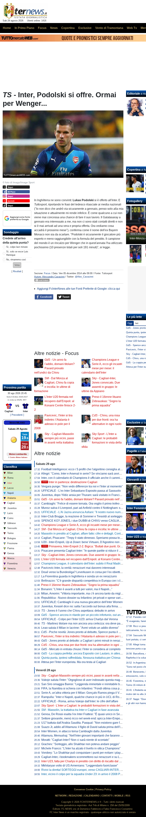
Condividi (45, 296)
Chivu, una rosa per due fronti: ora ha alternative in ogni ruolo (106, 419)
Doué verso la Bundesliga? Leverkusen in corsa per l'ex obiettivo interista (87, 572)
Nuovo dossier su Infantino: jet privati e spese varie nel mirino (88, 597)
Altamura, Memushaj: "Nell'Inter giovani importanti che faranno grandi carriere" (90, 735)
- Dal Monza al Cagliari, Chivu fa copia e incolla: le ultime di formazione (88, 529)
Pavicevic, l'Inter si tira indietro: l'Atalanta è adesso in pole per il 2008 (84, 636)
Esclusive (133, 422)
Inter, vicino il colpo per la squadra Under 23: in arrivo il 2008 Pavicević (86, 774)
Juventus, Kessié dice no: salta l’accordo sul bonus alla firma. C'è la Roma (88, 606)
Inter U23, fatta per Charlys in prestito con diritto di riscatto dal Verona (84, 761)
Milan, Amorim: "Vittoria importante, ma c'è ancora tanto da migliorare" (85, 593)
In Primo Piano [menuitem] (24, 27)
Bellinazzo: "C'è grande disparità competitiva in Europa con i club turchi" (86, 580)
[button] (17, 265)
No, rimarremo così (16, 259)
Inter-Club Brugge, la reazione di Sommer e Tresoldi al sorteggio (81, 516)
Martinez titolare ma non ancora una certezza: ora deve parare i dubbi (88, 623)
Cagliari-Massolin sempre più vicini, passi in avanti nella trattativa (59, 438)
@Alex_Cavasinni (84, 276)
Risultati (17, 271)
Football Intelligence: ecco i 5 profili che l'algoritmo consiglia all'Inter (84, 469)
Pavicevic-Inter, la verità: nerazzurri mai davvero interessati (78, 567)
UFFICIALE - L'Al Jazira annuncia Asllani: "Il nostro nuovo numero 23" (85, 512)
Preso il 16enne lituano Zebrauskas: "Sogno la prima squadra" (106, 401)
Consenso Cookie (83, 789)
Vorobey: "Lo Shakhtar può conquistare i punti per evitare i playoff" (83, 752)
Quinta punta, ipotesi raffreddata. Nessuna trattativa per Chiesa (80, 657)
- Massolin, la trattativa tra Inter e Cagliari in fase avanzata (80, 709)
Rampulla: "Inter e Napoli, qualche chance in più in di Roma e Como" (88, 697)
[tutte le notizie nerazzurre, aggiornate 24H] (25, 11)
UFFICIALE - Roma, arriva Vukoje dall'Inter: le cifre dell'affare (79, 701)
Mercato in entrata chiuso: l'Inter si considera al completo (81, 649)
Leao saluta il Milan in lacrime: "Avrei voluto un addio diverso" (80, 627)
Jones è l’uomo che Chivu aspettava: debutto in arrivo (78, 610)
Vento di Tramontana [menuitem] (109, 27)
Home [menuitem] (7, 27)
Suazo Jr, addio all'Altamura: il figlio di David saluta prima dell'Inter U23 (86, 726)
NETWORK (61, 795)
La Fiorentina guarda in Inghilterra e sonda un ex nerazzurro (79, 576)
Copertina (133, 169)
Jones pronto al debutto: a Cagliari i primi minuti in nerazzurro (84, 640)
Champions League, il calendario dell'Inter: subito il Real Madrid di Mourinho (89, 563)
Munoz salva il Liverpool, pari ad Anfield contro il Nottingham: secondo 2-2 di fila (91, 507)
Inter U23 (133, 536)
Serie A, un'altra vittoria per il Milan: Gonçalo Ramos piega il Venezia (84, 692)
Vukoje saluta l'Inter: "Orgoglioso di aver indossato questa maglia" (82, 679)
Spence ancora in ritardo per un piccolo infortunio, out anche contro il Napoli (93, 614)
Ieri (136, 323)
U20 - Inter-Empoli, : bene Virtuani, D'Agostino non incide (84, 542)
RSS (128, 795)
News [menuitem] (54, 27)
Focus (47, 273)
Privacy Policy (103, 789)
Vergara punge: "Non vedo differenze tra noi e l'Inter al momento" (82, 486)
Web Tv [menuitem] (132, 27)
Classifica (10, 466)
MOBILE (119, 795)
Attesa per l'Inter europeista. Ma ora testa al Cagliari (73, 662)
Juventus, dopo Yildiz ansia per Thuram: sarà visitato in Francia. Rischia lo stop (91, 494)
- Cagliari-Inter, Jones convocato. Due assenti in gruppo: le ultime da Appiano (92, 554)
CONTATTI (107, 795)
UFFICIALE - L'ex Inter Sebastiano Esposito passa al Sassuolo (81, 490)
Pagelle (132, 451)
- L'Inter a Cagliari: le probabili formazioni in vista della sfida (85, 705)
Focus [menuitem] (42, 27)
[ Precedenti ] (17, 414)
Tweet (65, 296)
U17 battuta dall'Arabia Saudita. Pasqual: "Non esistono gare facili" (83, 722)
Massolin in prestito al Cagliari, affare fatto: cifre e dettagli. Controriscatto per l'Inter (92, 533)
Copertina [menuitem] (68, 27)
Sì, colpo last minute (17, 247)
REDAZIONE (75, 795)
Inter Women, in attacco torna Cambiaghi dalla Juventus (76, 731)
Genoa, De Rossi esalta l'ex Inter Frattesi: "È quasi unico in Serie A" (84, 714)
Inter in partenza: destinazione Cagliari (69, 482)
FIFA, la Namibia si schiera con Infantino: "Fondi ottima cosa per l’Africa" (86, 688)
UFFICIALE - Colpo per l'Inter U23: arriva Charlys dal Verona (79, 619)
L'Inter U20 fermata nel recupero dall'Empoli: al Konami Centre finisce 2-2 (87, 559)
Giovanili (133, 479)
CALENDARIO (91, 795)
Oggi (129, 323)
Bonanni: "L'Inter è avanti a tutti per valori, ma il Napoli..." (76, 589)
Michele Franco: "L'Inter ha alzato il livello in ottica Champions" (81, 748)
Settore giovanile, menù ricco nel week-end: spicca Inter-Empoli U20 (84, 718)
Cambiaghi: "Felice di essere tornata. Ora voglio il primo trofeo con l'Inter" (87, 503)
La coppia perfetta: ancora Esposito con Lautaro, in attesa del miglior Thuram (93, 653)
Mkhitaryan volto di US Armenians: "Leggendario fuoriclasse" (79, 765)
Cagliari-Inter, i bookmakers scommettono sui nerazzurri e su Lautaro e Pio (88, 756)
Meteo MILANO (17, 423)
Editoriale (133, 93)
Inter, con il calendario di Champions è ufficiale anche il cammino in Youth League (92, 477)
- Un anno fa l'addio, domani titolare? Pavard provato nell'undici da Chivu (90, 499)
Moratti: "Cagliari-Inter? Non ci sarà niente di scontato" (75, 739)
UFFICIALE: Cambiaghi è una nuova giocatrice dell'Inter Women (82, 602)
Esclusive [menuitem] (85, 27)
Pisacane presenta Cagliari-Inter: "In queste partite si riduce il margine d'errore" (91, 550)
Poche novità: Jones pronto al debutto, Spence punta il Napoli (84, 632)
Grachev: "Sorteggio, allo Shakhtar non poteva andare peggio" (80, 744)
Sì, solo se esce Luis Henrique (17, 253)
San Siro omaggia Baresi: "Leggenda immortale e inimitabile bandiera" (86, 684)
